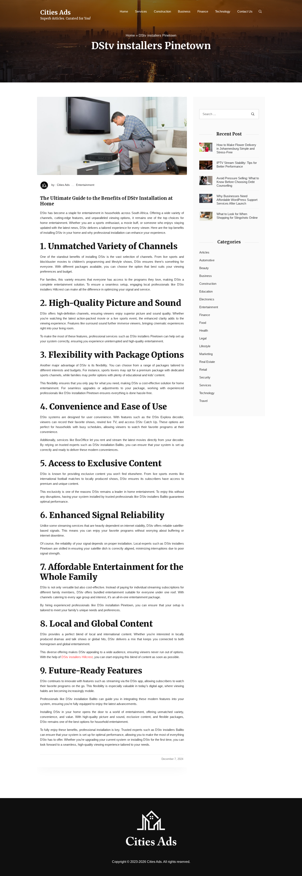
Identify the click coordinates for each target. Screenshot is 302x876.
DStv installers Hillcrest (77, 657)
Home (124, 11)
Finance (202, 11)
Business (184, 11)
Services (141, 11)
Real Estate (207, 361)
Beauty (204, 268)
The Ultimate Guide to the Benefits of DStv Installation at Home (106, 201)
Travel (203, 401)
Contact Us (244, 11)
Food (202, 322)
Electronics (206, 299)
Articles (204, 252)
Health (203, 330)
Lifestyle (204, 346)
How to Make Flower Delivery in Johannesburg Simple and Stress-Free (236, 148)
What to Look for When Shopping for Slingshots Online (237, 215)
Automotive (206, 260)
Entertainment (85, 184)
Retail (203, 369)
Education (206, 291)
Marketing (206, 354)
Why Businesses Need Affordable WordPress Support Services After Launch (237, 199)
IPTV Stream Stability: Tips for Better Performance (237, 164)
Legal (202, 338)
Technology (222, 11)
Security (204, 377)
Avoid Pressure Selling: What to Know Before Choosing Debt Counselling (238, 181)
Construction (162, 11)
